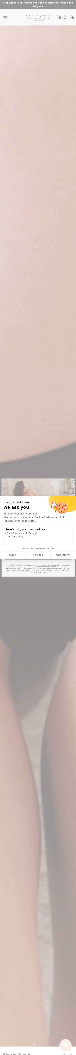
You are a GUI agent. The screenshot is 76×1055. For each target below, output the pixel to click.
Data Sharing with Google (22, 533)
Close (12, 554)
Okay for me (63, 554)
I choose (38, 554)
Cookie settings (16, 536)
